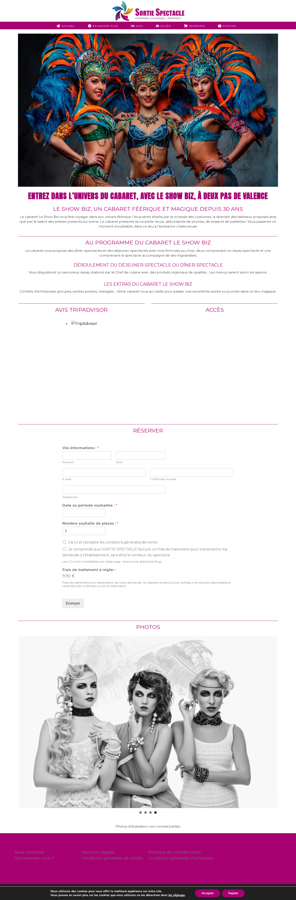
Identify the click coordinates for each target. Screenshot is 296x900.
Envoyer (73, 603)
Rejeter (233, 893)
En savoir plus (105, 26)
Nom (119, 462)
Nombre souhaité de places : (90, 523)
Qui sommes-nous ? (34, 858)
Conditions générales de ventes (112, 858)
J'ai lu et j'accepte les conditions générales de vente (113, 542)
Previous (12, 722)
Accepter (208, 893)
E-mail (66, 479)
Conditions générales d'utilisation (180, 858)
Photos (229, 26)
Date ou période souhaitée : (89, 505)
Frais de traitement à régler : (89, 570)
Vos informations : (80, 448)
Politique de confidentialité (174, 852)
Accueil (68, 26)
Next (283, 722)
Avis (139, 26)
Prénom (68, 462)
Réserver (197, 26)
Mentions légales (98, 852)
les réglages (176, 895)
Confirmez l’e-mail (163, 479)
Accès (166, 26)
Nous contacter (29, 852)
